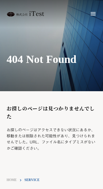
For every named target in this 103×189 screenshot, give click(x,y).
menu (93, 14)
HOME (12, 180)
